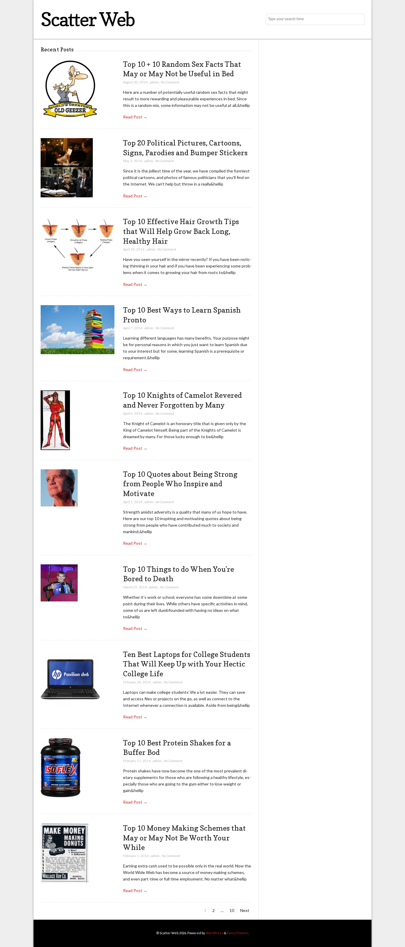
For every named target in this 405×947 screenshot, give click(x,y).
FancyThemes (238, 933)
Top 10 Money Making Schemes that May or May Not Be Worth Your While (184, 838)
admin (154, 82)
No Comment (170, 82)
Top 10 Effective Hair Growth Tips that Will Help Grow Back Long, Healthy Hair (181, 231)
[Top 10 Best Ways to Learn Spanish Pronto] (77, 329)
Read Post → (135, 116)
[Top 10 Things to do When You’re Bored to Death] (59, 583)
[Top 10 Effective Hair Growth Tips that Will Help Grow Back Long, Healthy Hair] (77, 244)
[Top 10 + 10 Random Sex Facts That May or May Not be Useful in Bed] (70, 89)
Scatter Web (88, 19)
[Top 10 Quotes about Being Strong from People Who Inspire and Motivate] (59, 488)
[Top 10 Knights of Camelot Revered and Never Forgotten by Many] (55, 420)
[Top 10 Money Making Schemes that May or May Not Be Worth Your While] (64, 853)
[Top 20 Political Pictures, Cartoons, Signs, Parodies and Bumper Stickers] (67, 168)
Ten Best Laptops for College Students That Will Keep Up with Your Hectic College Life (186, 664)
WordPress (214, 933)
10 (233, 910)
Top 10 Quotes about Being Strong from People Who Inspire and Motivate (180, 484)
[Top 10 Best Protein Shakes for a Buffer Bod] (61, 768)
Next (244, 910)
